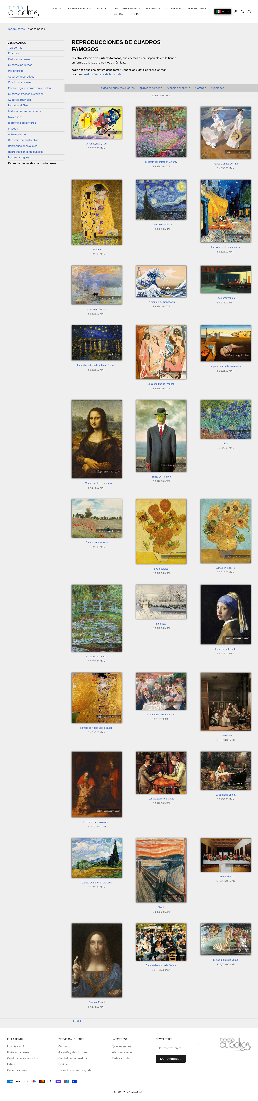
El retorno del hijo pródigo (96, 822)
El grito (161, 907)
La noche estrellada (161, 224)
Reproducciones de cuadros (25, 151)
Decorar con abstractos (23, 140)
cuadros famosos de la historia (102, 74)
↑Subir (76, 1020)
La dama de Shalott (225, 795)
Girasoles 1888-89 (225, 568)
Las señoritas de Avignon (161, 384)
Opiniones (217, 87)
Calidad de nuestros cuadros (117, 87)
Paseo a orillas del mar (226, 163)
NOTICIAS (134, 14)
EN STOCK (103, 8)
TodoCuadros (16, 28)
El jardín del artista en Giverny (161, 162)
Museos (13, 128)
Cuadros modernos (20, 65)
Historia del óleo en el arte (24, 111)
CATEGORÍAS (174, 8)
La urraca (161, 623)
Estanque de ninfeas (97, 656)
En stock (13, 53)
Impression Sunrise (96, 309)
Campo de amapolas (97, 542)
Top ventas (15, 47)
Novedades (15, 117)
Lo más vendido (17, 1046)
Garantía (200, 87)
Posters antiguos (18, 157)
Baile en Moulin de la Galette (161, 965)
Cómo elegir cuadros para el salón (29, 88)
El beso (97, 249)
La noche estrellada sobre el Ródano (96, 365)
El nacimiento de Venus (225, 960)
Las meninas (225, 735)
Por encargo (16, 70)
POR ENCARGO (197, 8)
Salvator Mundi (97, 1002)
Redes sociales (121, 1058)
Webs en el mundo (123, 1052)
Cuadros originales (20, 99)
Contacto (64, 1046)
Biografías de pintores (22, 122)
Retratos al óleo (18, 105)
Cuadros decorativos (21, 76)
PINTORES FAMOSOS (127, 8)
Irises (226, 443)
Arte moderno (17, 134)
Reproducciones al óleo (22, 146)
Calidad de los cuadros (72, 1058)
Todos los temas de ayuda (74, 1070)
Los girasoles (161, 568)
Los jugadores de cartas (161, 798)
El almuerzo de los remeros (161, 714)
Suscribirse (171, 1058)
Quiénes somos (121, 1046)
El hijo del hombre (161, 476)
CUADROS (55, 8)
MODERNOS (153, 8)
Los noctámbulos (226, 298)
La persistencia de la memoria (226, 366)
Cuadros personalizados (22, 1058)
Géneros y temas (18, 1070)
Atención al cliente (178, 87)
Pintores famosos (19, 59)
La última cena (226, 876)
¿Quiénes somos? (151, 87)
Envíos (62, 1064)
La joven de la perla (225, 649)
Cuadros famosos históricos (25, 94)
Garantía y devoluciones (73, 1052)
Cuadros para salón (20, 82)
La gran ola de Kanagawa (161, 302)
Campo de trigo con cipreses (97, 882)
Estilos (11, 1064)
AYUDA (118, 14)
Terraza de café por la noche (226, 247)
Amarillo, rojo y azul (96, 143)
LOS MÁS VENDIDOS (79, 8)
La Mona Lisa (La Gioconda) (97, 483)
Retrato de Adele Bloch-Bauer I (96, 728)
